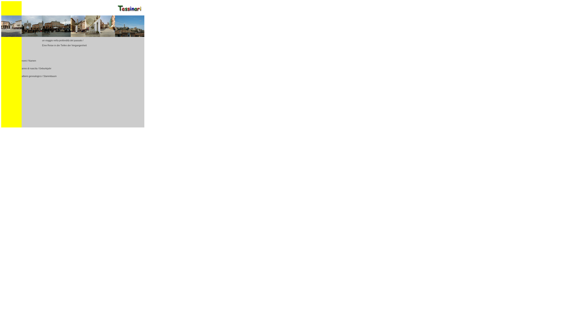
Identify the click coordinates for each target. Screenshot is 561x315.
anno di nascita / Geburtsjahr (36, 68)
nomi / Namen (29, 61)
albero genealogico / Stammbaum (39, 76)
